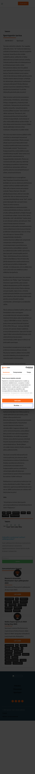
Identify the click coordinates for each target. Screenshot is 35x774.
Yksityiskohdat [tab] (17, 372)
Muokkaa (16, 405)
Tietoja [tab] (29, 372)
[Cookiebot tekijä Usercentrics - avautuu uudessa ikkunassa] (25, 368)
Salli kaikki (17, 400)
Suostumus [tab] (6, 372)
